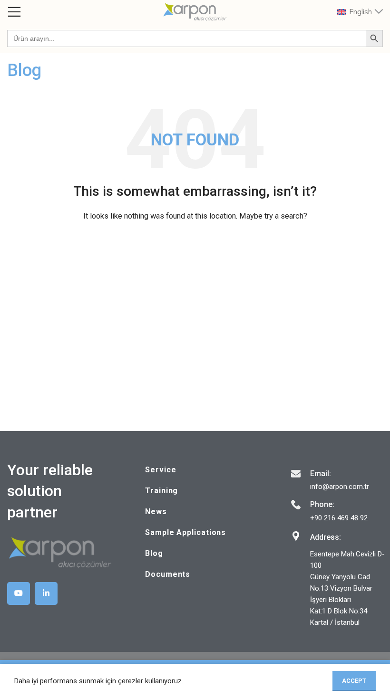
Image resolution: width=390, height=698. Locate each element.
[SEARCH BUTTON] (374, 38)
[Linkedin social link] (46, 593)
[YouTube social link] (18, 593)
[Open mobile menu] (14, 11)
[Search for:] (186, 38)
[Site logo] (195, 11)
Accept (354, 680)
